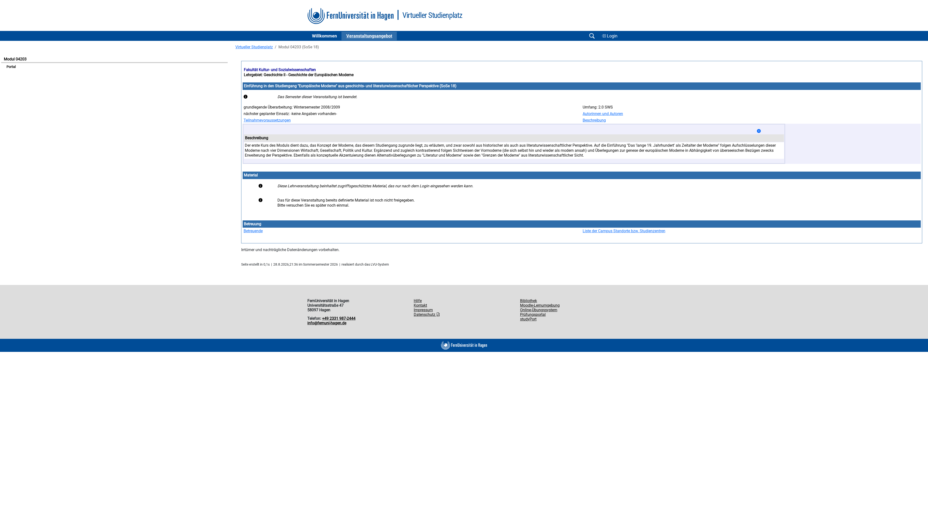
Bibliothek (528, 300)
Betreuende (253, 231)
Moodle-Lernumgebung (540, 305)
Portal (11, 67)
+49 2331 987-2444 (338, 318)
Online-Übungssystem (538, 310)
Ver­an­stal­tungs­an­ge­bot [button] (369, 36)
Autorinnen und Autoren (603, 113)
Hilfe (418, 300)
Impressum (423, 310)
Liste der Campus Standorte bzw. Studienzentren (624, 231)
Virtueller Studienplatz (254, 47)
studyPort (528, 319)
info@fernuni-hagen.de (326, 323)
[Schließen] (759, 131)
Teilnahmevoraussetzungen (267, 120)
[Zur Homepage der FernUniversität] (350, 16)
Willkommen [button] (324, 36)
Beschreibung (594, 120)
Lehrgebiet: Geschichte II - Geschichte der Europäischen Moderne (299, 74)
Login (611, 36)
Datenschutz (425, 314)
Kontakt (420, 305)
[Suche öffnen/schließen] (591, 36)
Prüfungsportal (533, 314)
